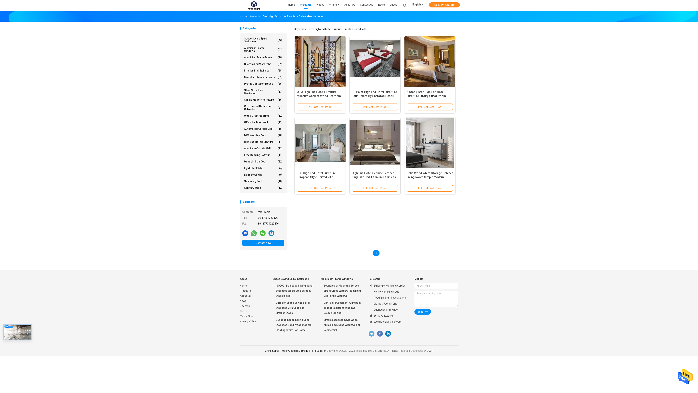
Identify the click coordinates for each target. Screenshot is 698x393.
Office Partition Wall (263, 122)
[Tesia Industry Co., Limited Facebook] (380, 334)
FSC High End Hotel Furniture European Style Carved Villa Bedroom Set (316, 177)
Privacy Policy (248, 321)
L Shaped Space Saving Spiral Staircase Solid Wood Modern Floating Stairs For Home (294, 325)
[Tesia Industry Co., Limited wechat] (263, 233)
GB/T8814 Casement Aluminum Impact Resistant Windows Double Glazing (342, 307)
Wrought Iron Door (263, 161)
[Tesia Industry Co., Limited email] (245, 233)
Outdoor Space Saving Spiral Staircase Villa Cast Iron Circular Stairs (293, 307)
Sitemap (245, 306)
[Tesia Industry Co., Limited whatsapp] (254, 233)
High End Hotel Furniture (263, 141)
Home (243, 285)
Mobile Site (246, 316)
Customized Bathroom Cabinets (263, 108)
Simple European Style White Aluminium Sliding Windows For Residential (342, 325)
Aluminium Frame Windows (263, 49)
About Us (245, 295)
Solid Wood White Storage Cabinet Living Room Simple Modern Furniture (430, 177)
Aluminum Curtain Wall (263, 148)
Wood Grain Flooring (263, 115)
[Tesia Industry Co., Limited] (254, 5)
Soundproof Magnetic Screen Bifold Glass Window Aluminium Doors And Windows (342, 290)
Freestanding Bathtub (263, 155)
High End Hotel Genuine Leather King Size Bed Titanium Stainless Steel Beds (374, 177)
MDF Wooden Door (263, 135)
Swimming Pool (263, 181)
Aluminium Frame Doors (263, 57)
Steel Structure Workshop (263, 92)
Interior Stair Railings (263, 70)
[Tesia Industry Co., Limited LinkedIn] (388, 334)
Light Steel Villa (263, 168)
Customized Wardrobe (263, 64)
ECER (430, 350)
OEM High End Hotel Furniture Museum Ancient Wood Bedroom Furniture (319, 96)
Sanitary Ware (263, 187)
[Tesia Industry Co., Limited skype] (271, 233)
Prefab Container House (263, 83)
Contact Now (263, 242)
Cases (243, 311)
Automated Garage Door (263, 128)
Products (245, 290)
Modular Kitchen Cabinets (263, 77)
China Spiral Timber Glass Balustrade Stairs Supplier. (296, 350)
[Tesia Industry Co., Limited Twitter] (371, 334)
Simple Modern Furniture (263, 99)
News (243, 300)
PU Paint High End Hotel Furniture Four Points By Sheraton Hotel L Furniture (374, 96)
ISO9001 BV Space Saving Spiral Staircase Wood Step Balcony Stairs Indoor (294, 290)
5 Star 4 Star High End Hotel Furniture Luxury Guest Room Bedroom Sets (426, 96)
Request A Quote (444, 4)
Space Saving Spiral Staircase (263, 40)
